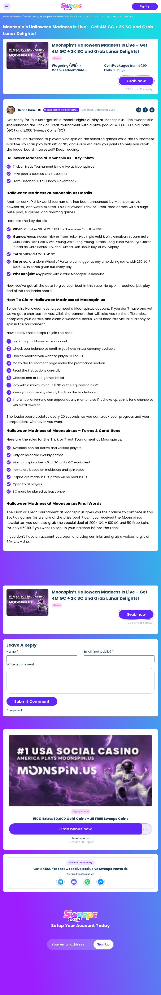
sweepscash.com (12, 16)
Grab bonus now (75, 829)
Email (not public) (99, 651)
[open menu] (7, 6)
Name (12, 651)
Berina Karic (27, 110)
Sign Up (145, 6)
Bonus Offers (31, 16)
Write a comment (20, 664)
